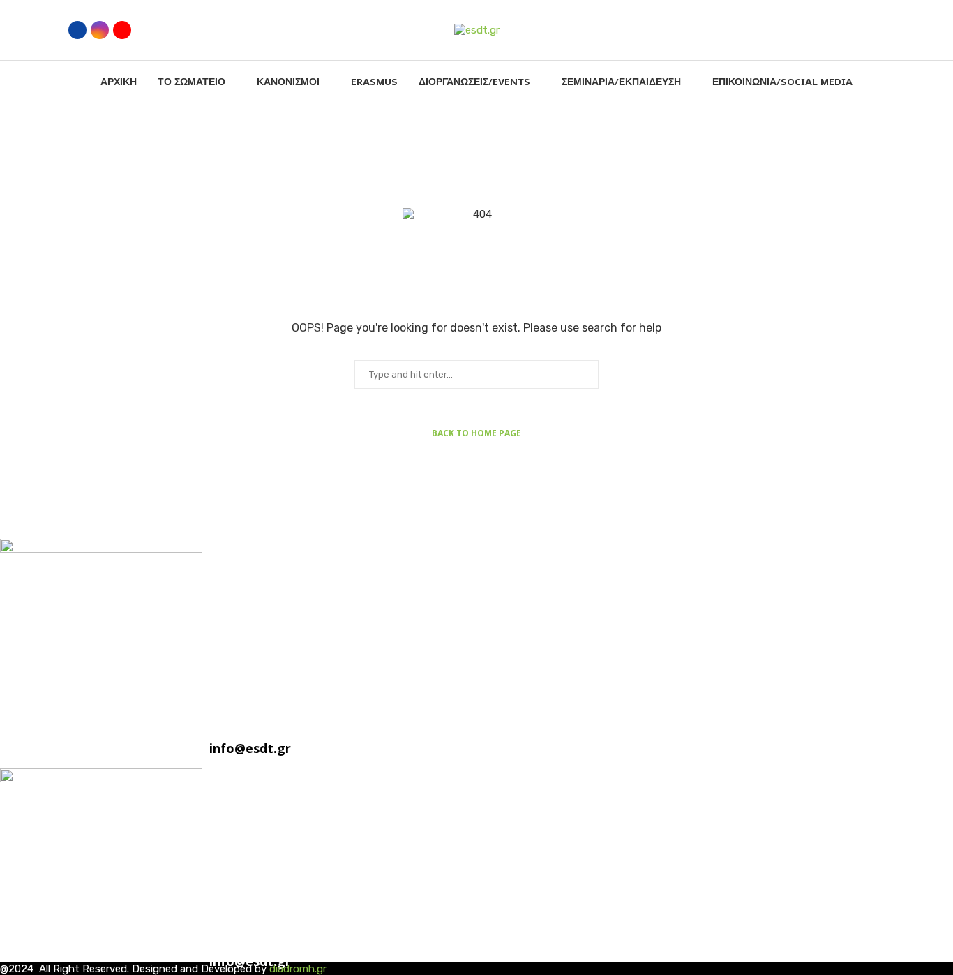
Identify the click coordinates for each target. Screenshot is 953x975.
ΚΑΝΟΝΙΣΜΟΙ (288, 81)
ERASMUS (374, 81)
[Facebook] (77, 30)
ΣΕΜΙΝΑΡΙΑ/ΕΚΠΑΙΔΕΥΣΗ (621, 81)
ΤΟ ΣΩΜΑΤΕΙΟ (191, 81)
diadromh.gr (298, 968)
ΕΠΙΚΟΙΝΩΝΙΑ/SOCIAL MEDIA (782, 81)
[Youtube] (122, 30)
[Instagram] (100, 30)
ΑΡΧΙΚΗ (118, 81)
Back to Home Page (476, 433)
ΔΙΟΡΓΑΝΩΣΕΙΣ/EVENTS (474, 81)
